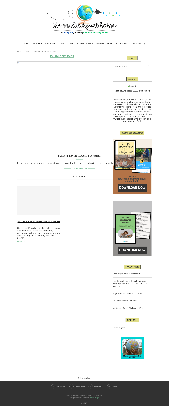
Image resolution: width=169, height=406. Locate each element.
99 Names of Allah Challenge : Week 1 (129, 308)
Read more (21, 241)
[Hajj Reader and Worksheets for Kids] (38, 200)
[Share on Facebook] (76, 176)
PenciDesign (94, 398)
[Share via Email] (84, 176)
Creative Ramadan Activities (125, 301)
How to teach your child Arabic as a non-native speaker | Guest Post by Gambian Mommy (130, 283)
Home (26, 44)
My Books (137, 44)
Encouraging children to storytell (126, 274)
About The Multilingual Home (44, 44)
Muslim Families (122, 44)
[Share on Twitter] (79, 176)
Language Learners (104, 44)
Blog (63, 44)
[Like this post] (74, 176)
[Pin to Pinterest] (82, 176)
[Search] (144, 43)
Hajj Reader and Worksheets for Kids (38, 221)
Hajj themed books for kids (79, 156)
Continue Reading (79, 168)
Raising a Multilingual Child (81, 44)
